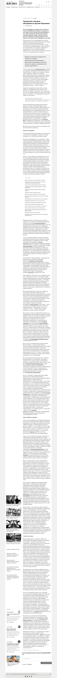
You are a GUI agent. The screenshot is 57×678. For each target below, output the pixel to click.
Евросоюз (37, 7)
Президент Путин (30, 7)
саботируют (31, 272)
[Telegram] (41, 5)
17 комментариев (11, 636)
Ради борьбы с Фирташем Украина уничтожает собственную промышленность (36, 215)
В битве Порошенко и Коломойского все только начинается (36, 198)
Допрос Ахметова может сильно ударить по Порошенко (35, 206)
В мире (35, 18)
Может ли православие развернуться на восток (11, 629)
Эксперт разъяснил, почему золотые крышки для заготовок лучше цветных (13, 543)
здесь (23, 654)
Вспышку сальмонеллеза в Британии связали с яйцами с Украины (13, 517)
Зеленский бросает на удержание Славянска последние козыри (13, 644)
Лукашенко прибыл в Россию (13, 549)
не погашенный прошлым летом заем (39, 339)
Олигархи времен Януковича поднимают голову (34, 204)
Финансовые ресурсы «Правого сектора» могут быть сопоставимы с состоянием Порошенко (35, 182)
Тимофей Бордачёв (10, 612)
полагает (36, 611)
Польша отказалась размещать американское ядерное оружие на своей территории (12, 530)
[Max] (37, 5)
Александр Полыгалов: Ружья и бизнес (32, 212)
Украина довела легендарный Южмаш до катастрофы (35, 184)
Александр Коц (9, 641)
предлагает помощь (42, 323)
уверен (41, 634)
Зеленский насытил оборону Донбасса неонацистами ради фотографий (13, 505)
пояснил (32, 431)
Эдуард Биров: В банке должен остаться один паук (35, 200)
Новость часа (22, 1)
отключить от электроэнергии (36, 260)
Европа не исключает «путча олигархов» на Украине (35, 180)
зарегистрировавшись (47, 652)
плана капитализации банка (37, 449)
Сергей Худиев (9, 626)
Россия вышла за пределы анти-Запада (13, 614)
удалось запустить (34, 304)
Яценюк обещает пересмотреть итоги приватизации (35, 207)
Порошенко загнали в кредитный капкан (32, 192)
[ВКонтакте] (44, 5)
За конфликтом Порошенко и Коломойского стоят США (35, 202)
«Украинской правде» (40, 69)
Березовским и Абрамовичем (33, 372)
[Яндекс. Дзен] (39, 5)
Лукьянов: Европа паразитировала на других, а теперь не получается (13, 561)
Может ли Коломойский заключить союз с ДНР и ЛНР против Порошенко (36, 197)
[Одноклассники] (46, 5)
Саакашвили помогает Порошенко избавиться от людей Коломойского (35, 187)
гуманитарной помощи (39, 223)
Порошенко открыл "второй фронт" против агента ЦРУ (35, 194)
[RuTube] (48, 5)
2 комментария (11, 622)
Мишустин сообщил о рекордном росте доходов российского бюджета (13, 555)
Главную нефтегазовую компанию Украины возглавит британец (35, 190)
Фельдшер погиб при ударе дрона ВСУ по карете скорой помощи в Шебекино (25, 3)
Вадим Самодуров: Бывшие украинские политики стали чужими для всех (35, 210)
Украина (8, 7)
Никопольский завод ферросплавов (34, 363)
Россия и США (22, 7)
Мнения (8, 609)
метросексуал (26, 494)
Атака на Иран (15, 7)
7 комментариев (11, 651)
